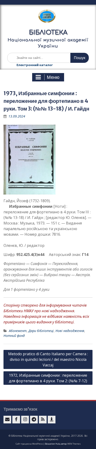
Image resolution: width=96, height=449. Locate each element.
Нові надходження (69, 330)
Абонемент (18, 330)
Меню (53, 77)
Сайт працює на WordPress (29, 443)
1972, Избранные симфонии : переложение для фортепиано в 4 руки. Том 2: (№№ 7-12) (48, 378)
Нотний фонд (14, 335)
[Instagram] (25, 419)
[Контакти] (51, 419)
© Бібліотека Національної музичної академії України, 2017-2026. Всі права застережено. (48, 437)
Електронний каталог (35, 65)
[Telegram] (34, 419)
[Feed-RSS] (43, 419)
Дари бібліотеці (41, 330)
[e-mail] (7, 419)
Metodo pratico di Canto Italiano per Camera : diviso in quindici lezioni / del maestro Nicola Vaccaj (48, 359)
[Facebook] (16, 419)
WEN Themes (74, 443)
